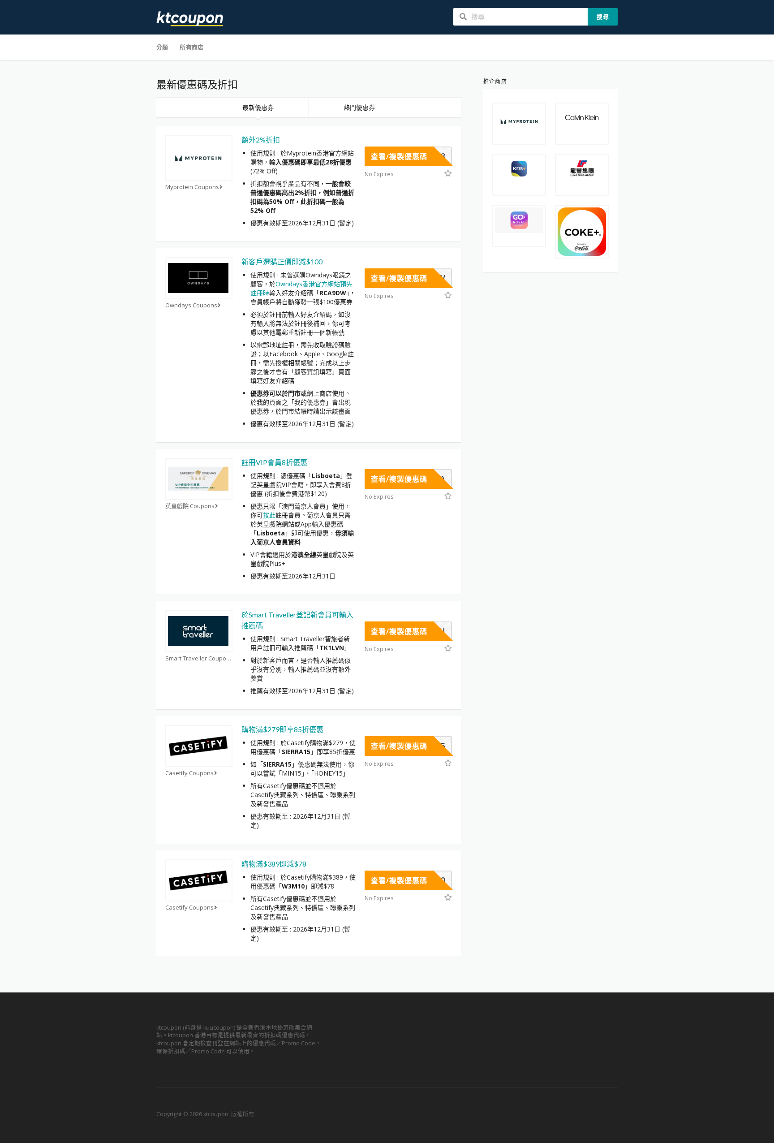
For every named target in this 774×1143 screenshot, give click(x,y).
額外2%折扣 (260, 139)
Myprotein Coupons (192, 187)
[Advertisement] (550, 419)
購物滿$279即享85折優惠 (282, 729)
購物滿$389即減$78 (273, 863)
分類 (162, 47)
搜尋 (603, 16)
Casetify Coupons (189, 773)
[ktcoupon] (190, 18)
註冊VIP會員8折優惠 (274, 462)
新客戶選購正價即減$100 (281, 261)
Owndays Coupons (191, 305)
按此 (269, 515)
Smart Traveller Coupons (198, 658)
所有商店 (191, 47)
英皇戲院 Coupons (190, 506)
